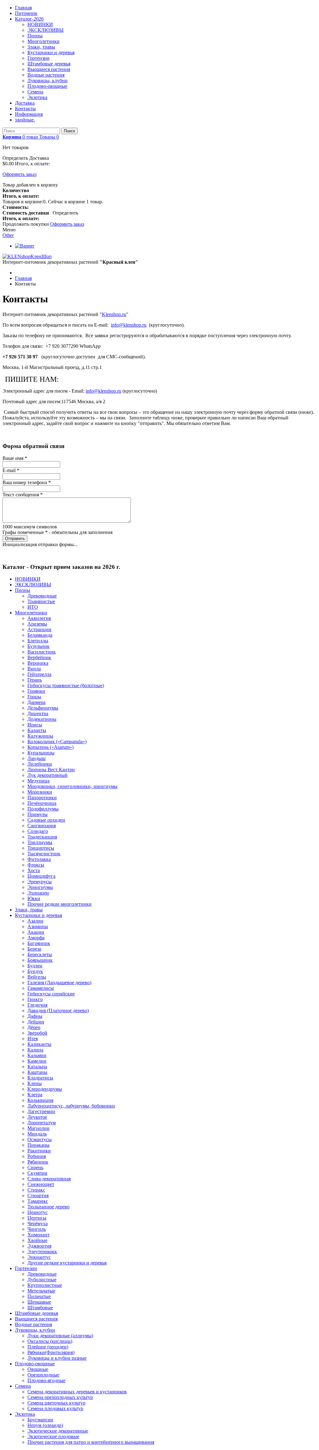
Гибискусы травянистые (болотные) (65, 685)
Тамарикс (37, 1201)
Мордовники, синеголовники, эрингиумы (72, 786)
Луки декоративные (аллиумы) (60, 1335)
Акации (35, 932)
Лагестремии (41, 1111)
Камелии (36, 1061)
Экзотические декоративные (57, 1430)
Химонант (38, 1234)
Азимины (37, 926)
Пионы (35, 35)
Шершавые (39, 1302)
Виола (34, 668)
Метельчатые (41, 1290)
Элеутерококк (42, 1251)
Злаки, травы (41, 47)
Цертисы (36, 1218)
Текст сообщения (22, 494)
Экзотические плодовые (53, 1436)
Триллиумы (39, 842)
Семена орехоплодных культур (60, 1397)
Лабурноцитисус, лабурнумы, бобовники (71, 1105)
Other (8, 235)
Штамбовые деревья (48, 63)
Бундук (35, 971)
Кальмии (36, 1055)
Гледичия (37, 1005)
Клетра (34, 1094)
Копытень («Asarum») (50, 747)
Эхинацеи (38, 892)
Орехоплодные (43, 1374)
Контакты (25, 108)
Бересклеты (39, 954)
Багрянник (38, 943)
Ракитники (39, 1150)
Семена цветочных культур (56, 1402)
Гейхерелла (39, 674)
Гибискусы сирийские (51, 993)
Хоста (33, 870)
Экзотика (37, 97)
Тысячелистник (43, 853)
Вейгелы (36, 977)
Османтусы (39, 1139)
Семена (35, 91)
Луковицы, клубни (47, 80)
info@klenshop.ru (128, 325)
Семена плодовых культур (55, 1408)
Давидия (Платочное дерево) (58, 1010)
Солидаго (37, 831)
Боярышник (40, 960)
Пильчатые (39, 1296)
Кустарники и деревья (50, 52)
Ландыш (36, 758)
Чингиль (36, 1229)
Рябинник (37, 1161)
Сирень (35, 1167)
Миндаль (37, 1133)
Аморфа (36, 937)
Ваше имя (14, 458)
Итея (32, 1038)
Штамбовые (40, 1307)
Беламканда (39, 635)
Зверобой (37, 1033)
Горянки (36, 691)
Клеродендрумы (44, 1089)
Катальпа (37, 1066)
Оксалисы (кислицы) (49, 1341)
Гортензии (38, 58)
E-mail (10, 470)
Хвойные (37, 1240)
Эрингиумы (40, 887)
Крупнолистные (44, 1285)
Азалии (35, 920)
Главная (23, 7)
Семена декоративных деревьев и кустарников (77, 1391)
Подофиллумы (43, 808)
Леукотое (37, 1117)
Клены (34, 1083)
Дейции (35, 1021)
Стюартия (38, 1195)
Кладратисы (40, 1077)
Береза (34, 949)
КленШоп (41, 256)
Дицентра (37, 713)
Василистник (41, 651)
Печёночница (41, 803)
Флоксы (35, 864)
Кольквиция (40, 1100)
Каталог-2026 (29, 18)
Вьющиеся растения (48, 69)
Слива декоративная (49, 1178)
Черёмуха (37, 1223)
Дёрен (33, 1027)
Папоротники (42, 797)
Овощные (37, 1369)
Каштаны (37, 1072)
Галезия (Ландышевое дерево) (59, 982)
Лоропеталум (41, 1122)
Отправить (15, 538)
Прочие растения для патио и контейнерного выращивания (90, 1442)
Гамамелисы (40, 988)
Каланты (36, 730)
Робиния (36, 1156)
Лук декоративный (47, 775)
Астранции (39, 629)
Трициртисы (40, 848)
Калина (35, 1049)
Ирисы (34, 724)
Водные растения (45, 75)
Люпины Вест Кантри (51, 769)
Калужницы (40, 736)
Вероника (37, 663)
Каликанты (39, 1044)
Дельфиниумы (42, 708)
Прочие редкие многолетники (59, 904)
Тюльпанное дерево (48, 1206)
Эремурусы (39, 881)
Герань (34, 679)
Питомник (26, 13)
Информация (29, 114)
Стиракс (36, 1190)
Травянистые (41, 601)
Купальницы (41, 752)
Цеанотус (37, 1212)
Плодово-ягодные (46, 1380)
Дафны (34, 1016)
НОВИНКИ (40, 24)
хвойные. (25, 119)
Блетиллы (37, 640)
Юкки (33, 898)
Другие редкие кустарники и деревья (67, 1262)
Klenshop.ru (114, 314)
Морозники (39, 792)
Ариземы (37, 623)
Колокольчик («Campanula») (57, 741)
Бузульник (38, 646)
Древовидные (42, 595)
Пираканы (38, 1145)
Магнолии (38, 1128)
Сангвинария (41, 825)
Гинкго (35, 999)
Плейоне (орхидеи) (47, 1346)
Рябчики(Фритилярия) (50, 1352)
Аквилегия (39, 618)
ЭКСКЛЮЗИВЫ (45, 30)
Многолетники (43, 41)
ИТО (32, 607)
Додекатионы (41, 719)
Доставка (25, 103)
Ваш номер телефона (26, 482)
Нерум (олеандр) (45, 1425)
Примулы (37, 814)
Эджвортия (39, 1246)
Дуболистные (41, 1279)
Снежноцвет (40, 1184)
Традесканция (42, 836)
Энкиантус (39, 1257)
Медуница (38, 780)
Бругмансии (40, 1419)
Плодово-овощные (47, 86)
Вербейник (39, 657)
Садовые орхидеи (46, 820)
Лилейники (39, 764)
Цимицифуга (41, 876)
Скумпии (37, 1173)
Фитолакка (39, 859)
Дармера (36, 702)
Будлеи (34, 965)
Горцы (34, 696)
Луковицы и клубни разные (57, 1358)
